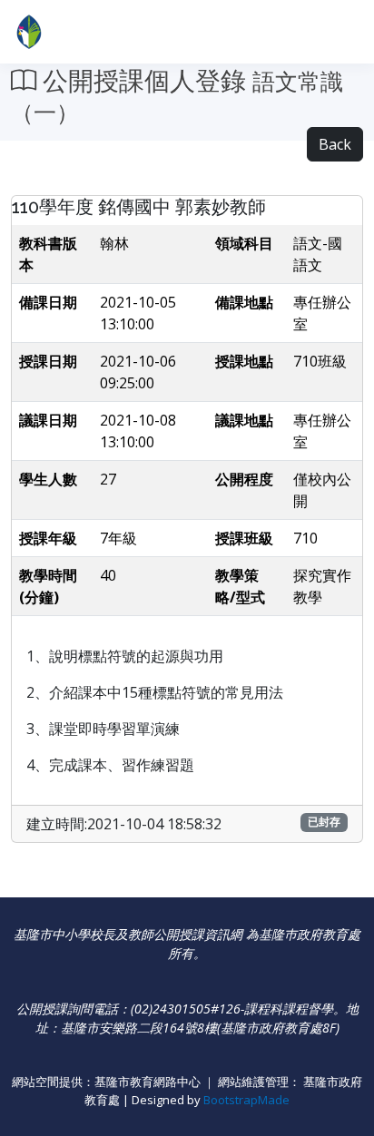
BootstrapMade (246, 1100)
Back (335, 144)
